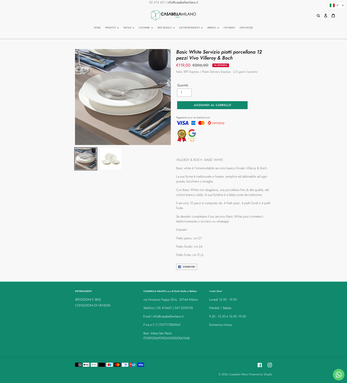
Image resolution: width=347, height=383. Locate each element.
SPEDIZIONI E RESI (88, 299)
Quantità (182, 85)
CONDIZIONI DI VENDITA (92, 305)
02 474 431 (157, 2)
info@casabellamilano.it (182, 2)
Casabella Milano (238, 374)
